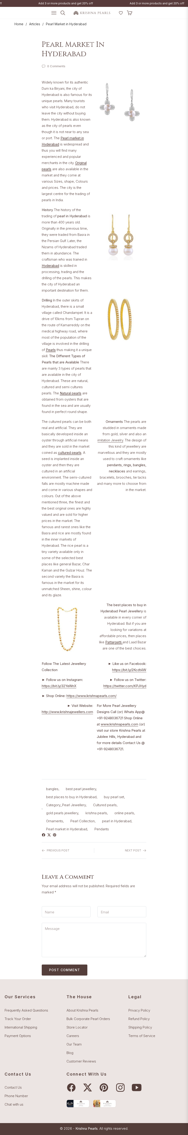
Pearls (51, 350)
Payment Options (18, 1036)
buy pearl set (114, 797)
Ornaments (54, 821)
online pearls (124, 813)
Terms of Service (141, 1036)
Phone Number (16, 1096)
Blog (69, 1053)
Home (18, 24)
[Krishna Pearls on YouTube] (138, 1087)
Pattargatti (113, 642)
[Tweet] (50, 835)
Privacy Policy (139, 1010)
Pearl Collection (82, 821)
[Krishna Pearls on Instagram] (121, 1087)
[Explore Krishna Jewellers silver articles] (104, 1103)
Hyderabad (50, 265)
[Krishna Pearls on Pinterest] (105, 1087)
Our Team (74, 1044)
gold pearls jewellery (62, 813)
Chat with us (14, 1104)
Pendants (101, 829)
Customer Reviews (81, 1061)
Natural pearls (70, 393)
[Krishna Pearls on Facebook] (72, 1087)
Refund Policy (139, 1019)
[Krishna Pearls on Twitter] (89, 1087)
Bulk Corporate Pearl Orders (88, 1019)
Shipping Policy (140, 1027)
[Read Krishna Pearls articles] (77, 1103)
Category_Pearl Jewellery (66, 805)
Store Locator (77, 1027)
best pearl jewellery (81, 789)
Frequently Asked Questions (26, 1010)
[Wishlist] (121, 13)
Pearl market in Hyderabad (66, 829)
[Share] (44, 835)
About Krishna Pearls (82, 1010)
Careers (72, 1036)
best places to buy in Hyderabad (71, 797)
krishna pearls (96, 813)
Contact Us (13, 1087)
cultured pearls (69, 452)
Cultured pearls (105, 805)
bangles (52, 789)
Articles (34, 24)
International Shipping (21, 1027)
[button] (115, 15)
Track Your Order (18, 1019)
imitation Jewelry (110, 440)
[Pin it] (55, 835)
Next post (133, 850)
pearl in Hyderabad (116, 821)
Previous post (58, 850)
